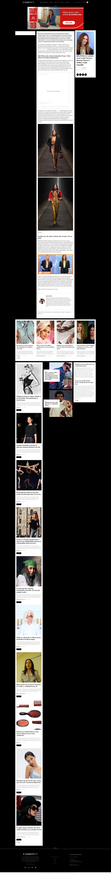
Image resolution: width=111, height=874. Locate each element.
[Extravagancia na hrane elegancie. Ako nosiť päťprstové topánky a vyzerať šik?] (25, 332)
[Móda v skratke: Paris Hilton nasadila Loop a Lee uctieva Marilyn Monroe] (45, 332)
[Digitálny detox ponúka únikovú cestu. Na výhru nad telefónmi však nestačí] (65, 332)
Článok (18, 504)
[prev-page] (17, 358)
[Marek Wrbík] (42, 301)
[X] (82, 2)
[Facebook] (77, 74)
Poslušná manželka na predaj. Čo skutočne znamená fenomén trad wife (28, 446)
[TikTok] (79, 2)
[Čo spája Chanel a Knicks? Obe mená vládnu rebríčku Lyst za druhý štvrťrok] (29, 810)
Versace (58, 110)
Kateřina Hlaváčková (41, 355)
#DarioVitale (41, 312)
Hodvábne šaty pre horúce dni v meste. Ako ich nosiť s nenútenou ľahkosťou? (28, 781)
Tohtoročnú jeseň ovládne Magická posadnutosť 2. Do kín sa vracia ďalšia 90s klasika (85, 347)
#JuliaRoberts (56, 312)
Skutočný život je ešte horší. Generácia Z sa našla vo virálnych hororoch (28, 685)
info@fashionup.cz (31, 864)
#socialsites (68, 312)
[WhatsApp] (85, 74)
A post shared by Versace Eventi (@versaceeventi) (53, 106)
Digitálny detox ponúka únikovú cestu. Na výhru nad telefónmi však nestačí (65, 347)
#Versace (40, 313)
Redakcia (18, 355)
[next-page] (19, 358)
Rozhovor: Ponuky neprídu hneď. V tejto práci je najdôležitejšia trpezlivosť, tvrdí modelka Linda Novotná (28, 541)
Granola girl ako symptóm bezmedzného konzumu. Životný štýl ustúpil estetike (28, 590)
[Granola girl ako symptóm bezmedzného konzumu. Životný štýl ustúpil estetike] (29, 571)
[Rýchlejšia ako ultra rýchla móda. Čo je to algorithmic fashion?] (60, 403)
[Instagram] (77, 2)
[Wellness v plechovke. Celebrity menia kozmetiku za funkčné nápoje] (29, 620)
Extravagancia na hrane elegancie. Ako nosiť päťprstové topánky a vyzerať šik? (24, 347)
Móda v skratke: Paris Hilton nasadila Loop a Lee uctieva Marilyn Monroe (45, 347)
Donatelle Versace (43, 49)
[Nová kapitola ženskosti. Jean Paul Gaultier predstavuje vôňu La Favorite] (29, 475)
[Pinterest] (83, 74)
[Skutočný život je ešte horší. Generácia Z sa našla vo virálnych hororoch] (29, 667)
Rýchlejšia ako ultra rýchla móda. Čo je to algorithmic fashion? (51, 404)
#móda (62, 312)
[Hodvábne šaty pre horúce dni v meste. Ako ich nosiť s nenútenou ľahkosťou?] (29, 763)
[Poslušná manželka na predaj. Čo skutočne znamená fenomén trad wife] (29, 428)
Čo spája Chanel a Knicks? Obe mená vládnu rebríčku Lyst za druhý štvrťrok (28, 828)
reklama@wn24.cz (76, 865)
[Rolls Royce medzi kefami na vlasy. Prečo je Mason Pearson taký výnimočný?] (29, 714)
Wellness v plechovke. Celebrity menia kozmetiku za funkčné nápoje (28, 638)
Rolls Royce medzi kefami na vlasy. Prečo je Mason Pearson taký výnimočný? (27, 733)
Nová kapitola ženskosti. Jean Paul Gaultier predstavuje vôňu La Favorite (28, 493)
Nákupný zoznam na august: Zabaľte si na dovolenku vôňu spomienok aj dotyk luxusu (28, 398)
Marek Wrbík (49, 296)
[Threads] (84, 2)
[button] (75, 2)
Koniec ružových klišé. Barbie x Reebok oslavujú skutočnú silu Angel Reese (84, 382)
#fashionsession (49, 312)
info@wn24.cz (75, 864)
